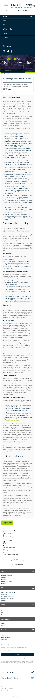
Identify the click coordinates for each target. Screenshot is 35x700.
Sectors (5, 42)
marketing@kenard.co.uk (11, 420)
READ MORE (7, 90)
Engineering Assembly (7, 596)
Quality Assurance (6, 581)
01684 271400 (23, 11)
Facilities (3, 577)
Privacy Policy (24, 662)
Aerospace (4, 609)
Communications (6, 614)
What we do (7, 29)
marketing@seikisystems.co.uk (11, 442)
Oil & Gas (4, 612)
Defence (3, 610)
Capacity (3, 579)
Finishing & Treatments (7, 598)
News (5, 33)
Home (5, 20)
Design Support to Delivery (9, 592)
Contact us (7, 46)
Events (5, 38)
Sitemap (3, 687)
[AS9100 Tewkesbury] (17, 560)
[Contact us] (17, 73)
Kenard (8, 672)
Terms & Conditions (7, 688)
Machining (4, 594)
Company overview (6, 575)
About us (6, 25)
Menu (5, 16)
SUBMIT (17, 654)
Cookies (3, 692)
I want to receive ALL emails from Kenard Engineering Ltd (17, 658)
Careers (3, 583)
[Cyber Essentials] (17, 564)
